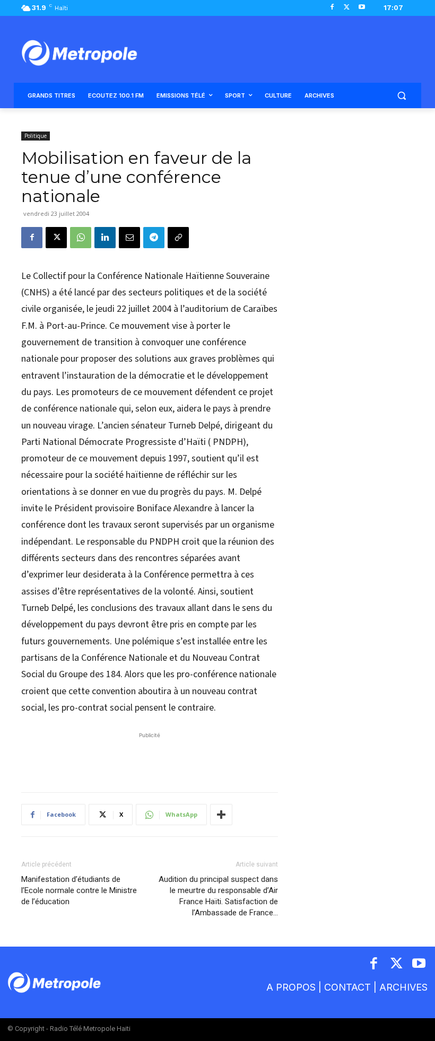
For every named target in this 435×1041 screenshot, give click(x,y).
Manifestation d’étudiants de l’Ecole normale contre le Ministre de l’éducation (79, 890)
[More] (221, 814)
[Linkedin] (105, 237)
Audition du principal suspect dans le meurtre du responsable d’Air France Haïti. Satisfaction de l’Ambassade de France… (218, 895)
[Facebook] (332, 8)
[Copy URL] (178, 237)
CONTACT (347, 987)
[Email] (129, 237)
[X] (347, 8)
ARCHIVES (403, 987)
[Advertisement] (149, 757)
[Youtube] (361, 8)
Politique (35, 135)
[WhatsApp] (80, 237)
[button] (401, 95)
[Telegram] (153, 237)
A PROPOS (291, 987)
